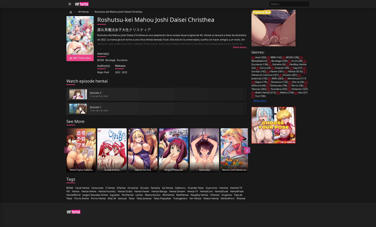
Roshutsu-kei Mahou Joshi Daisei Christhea (118, 11)
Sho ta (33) (298, 82)
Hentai (75, 191)
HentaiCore (206, 191)
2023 (124, 72)
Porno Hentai (98, 198)
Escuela (144, 187)
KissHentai (128, 194)
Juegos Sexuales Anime (95, 194)
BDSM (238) (292, 57)
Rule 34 (112, 198)
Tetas (132, 198)
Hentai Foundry (107, 191)
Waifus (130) (287, 92)
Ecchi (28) (297, 60)
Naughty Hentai (199, 194)
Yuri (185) (260, 96)
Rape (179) (261, 82)
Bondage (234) (279, 60)
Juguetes (115, 194)
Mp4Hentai (182, 194)
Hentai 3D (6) (295, 71)
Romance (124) (279, 82)
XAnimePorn (228, 198)
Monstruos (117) (296, 78)
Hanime (223, 187)
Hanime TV (236, 187)
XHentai (241, 198)
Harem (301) (277, 71)
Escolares (122, 60)
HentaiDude (221, 191)
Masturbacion (153, 194)
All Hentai (83, 11)
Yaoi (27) (302, 92)
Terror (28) (297, 85)
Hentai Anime (88, 191)
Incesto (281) (290, 75)
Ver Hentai (195, 198)
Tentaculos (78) (278, 85)
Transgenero (180, 198)
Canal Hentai (82, 187)
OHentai (214, 194)
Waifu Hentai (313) (265, 92)
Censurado (97, 187)
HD (68, 191)
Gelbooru (180, 187)
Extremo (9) (279, 64)
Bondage (110, 60)
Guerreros (211, 187)
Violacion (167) (299, 89)
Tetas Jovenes (144, 198)
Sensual (122, 198)
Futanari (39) (281, 68)
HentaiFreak (237, 191)
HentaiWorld (73, 194)
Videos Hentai (211, 198)
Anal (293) (261, 57)
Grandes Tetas (196, 187)
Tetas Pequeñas (162, 198)
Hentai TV (192, 191)
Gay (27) (298, 68)
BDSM (100, 60)
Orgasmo (226, 194)
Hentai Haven (141, 191)
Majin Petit (103, 72)
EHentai (121, 187)
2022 (117, 72)
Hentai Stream (177, 191)
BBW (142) (276, 57)
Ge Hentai (167, 187)
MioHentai (168, 194)
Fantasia (155, 187)
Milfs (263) (277, 78)
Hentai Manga (159, 191)
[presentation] (67, 150)
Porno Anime (81, 198)
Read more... (240, 47)
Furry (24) (265, 68)
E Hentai (110, 187)
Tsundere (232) (279, 89)
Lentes (139, 194)
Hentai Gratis (125, 191)
